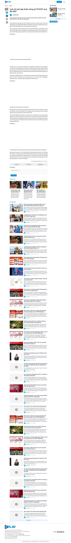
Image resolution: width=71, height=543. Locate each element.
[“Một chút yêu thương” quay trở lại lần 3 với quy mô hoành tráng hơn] (16, 272)
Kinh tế (37, 222)
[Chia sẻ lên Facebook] (7, 16)
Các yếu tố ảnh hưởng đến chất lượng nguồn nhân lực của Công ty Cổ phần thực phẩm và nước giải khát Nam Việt (35, 365)
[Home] (7, 12)
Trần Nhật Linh (16, 14)
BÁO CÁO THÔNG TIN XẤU (44, 541)
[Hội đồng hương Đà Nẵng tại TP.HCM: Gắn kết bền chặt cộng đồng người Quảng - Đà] (16, 250)
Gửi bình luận (13, 175)
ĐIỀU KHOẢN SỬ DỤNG (26, 541)
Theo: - (39, 161)
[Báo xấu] (7, 22)
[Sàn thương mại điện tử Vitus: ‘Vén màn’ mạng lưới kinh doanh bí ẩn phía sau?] (16, 346)
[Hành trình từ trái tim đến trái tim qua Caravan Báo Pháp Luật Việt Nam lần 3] (16, 388)
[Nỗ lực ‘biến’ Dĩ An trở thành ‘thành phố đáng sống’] (16, 410)
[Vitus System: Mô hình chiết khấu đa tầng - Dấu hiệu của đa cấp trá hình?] (16, 282)
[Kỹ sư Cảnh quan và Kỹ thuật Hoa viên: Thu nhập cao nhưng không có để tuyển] (16, 378)
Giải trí (11, 187)
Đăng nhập (59, 1)
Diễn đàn (37, 211)
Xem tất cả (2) (58, 18)
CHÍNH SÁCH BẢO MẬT (35, 541)
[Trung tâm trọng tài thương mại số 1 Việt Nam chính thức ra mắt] (16, 356)
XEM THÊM (29, 520)
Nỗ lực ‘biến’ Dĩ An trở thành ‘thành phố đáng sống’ (35, 406)
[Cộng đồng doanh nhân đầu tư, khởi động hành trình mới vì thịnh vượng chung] (16, 218)
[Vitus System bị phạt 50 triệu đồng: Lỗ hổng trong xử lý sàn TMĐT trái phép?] (16, 261)
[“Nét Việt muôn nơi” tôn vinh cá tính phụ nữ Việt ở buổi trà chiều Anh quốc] (16, 240)
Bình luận (6, 9)
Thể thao (37, 187)
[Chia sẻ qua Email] (7, 19)
